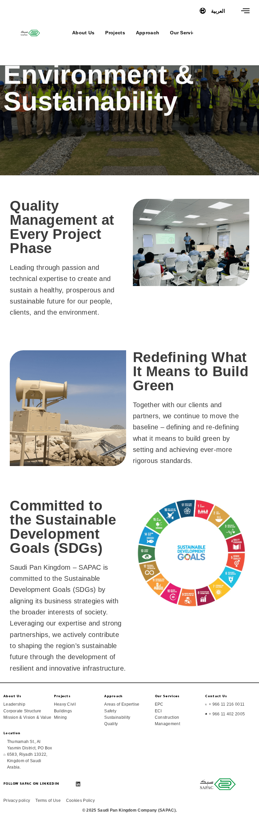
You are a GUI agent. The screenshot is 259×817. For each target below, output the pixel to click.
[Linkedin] (78, 784)
